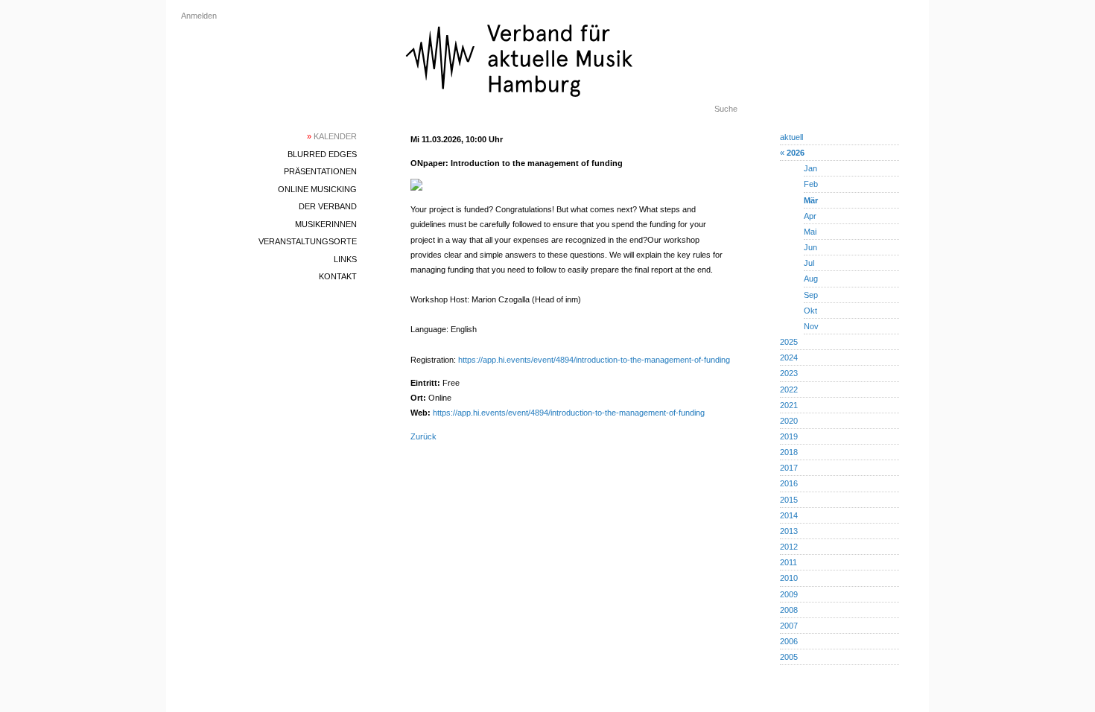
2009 (789, 594)
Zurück (423, 436)
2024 (789, 357)
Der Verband (328, 206)
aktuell (791, 137)
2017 (789, 467)
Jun (810, 247)
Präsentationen (320, 171)
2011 (788, 562)
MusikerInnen (326, 224)
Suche (725, 108)
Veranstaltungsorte (307, 241)
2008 (789, 609)
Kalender (332, 136)
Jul (809, 262)
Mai (810, 231)
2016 (789, 483)
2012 (789, 546)
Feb (811, 183)
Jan (810, 168)
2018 (789, 452)
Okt (810, 310)
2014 (789, 515)
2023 (789, 373)
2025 (789, 341)
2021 (789, 405)
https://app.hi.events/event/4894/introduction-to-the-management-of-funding (594, 359)
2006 (789, 641)
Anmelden (199, 15)
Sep (811, 294)
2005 (789, 656)
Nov (811, 326)
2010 (789, 577)
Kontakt (338, 276)
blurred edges (322, 154)
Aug (811, 278)
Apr (810, 216)
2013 (789, 531)
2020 (789, 420)
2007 (789, 625)
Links (345, 259)
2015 (789, 499)
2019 (789, 436)
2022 (789, 389)
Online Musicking (317, 189)
